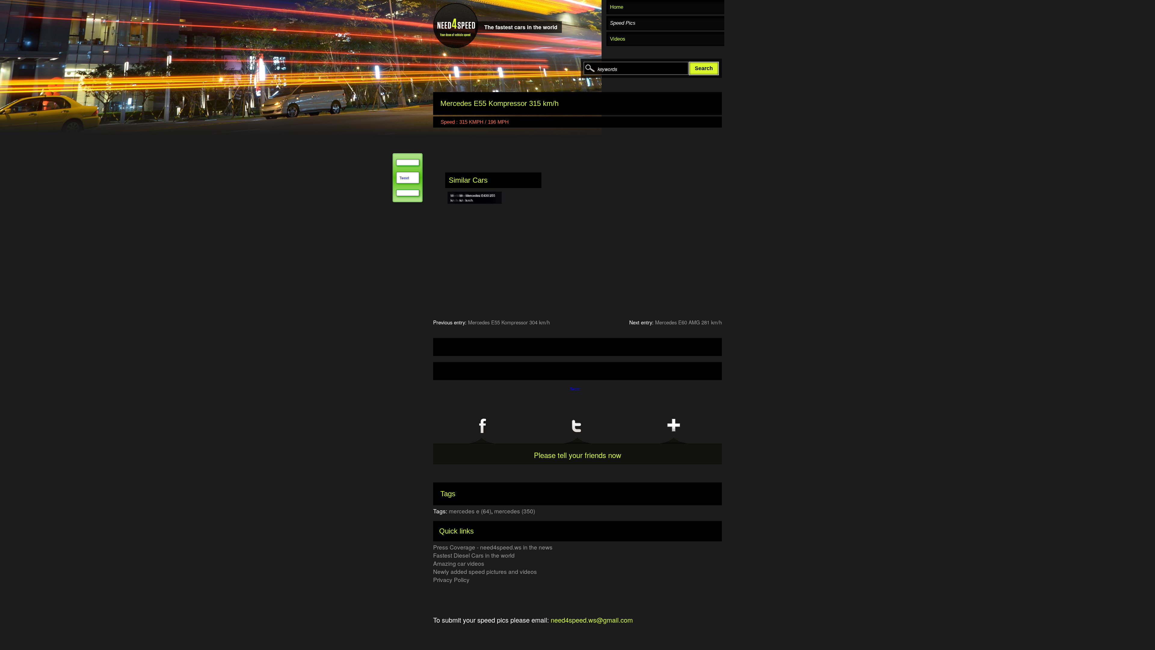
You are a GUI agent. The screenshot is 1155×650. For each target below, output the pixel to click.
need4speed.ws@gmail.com (592, 619)
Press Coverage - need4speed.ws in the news (493, 547)
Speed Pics (623, 23)
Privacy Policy (451, 579)
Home (616, 7)
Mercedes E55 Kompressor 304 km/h (509, 322)
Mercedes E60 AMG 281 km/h (688, 322)
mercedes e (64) (470, 511)
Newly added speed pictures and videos (485, 571)
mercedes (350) (514, 511)
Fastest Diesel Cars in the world (474, 555)
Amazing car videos (458, 563)
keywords (607, 69)
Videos (617, 39)
